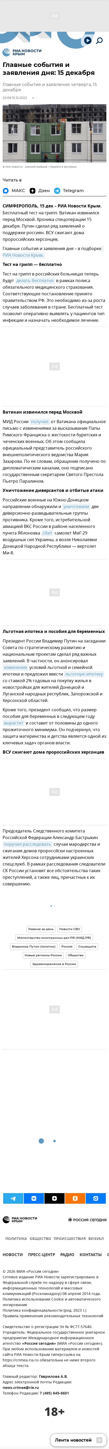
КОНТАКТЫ (91, 1255)
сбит (47, 533)
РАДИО (67, 1255)
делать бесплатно (35, 281)
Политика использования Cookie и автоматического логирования (52, 1302)
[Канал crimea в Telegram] (13, 1198)
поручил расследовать (27, 844)
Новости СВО (69, 929)
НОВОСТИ (13, 1255)
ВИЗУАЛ (96, 1239)
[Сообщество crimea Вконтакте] (34, 1198)
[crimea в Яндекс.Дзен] (54, 1198)
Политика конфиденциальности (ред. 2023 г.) (44, 1311)
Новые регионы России (43, 955)
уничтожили (76, 507)
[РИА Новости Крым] (21, 52)
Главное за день (40, 929)
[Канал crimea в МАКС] (96, 1198)
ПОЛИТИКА (16, 1239)
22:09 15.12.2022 (15, 98)
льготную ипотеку (84, 674)
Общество (76, 955)
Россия (66, 946)
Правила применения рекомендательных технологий (53, 1316)
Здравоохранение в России (54, 964)
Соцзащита (87, 946)
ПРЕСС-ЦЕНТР (41, 1255)
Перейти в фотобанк (63, 167)
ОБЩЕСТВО (40, 1239)
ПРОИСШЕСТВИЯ (70, 1239)
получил (39, 422)
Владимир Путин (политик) (34, 946)
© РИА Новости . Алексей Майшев (25, 167)
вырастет (13, 723)
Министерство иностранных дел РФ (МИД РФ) (54, 938)
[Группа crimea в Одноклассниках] (75, 1198)
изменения (15, 667)
